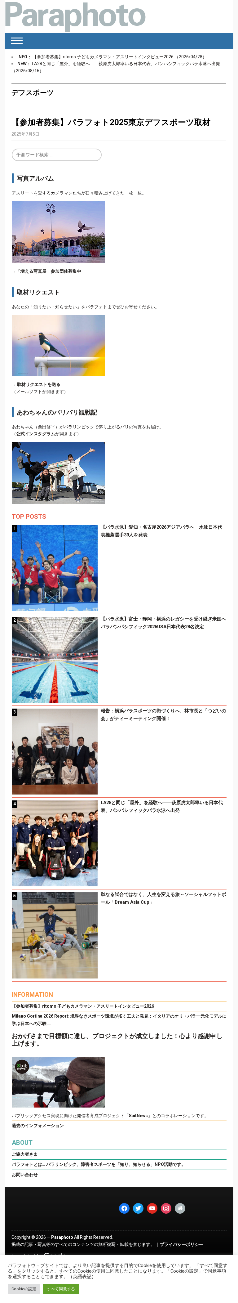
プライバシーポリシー (181, 1244)
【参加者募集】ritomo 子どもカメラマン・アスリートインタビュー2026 (103, 56)
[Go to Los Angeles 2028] (75, 16)
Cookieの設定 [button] (23, 1289)
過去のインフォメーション (38, 1125)
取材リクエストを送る (38, 384)
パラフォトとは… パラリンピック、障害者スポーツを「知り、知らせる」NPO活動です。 (99, 1164)
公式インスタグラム (35, 433)
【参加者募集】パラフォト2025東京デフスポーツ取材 (110, 122)
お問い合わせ (25, 1174)
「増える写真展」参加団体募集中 (48, 271)
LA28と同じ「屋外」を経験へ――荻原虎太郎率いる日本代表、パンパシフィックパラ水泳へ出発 (126, 63)
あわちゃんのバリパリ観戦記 (57, 412)
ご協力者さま (25, 1154)
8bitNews (138, 1115)
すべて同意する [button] (61, 1289)
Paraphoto (62, 1237)
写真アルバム (35, 178)
